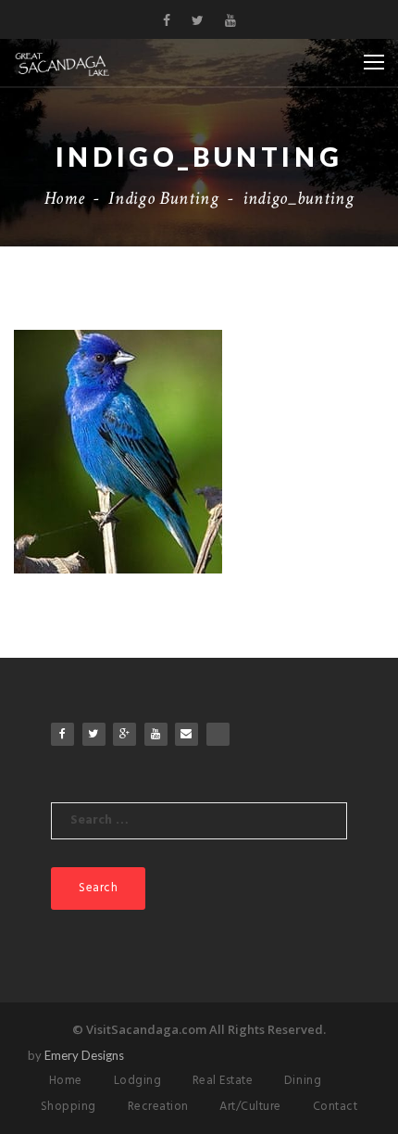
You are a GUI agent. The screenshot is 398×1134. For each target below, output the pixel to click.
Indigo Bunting (163, 198)
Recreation (158, 1106)
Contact (335, 1106)
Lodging (138, 1080)
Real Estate (223, 1080)
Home (64, 198)
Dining (302, 1080)
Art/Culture (250, 1106)
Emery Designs (84, 1055)
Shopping (68, 1106)
